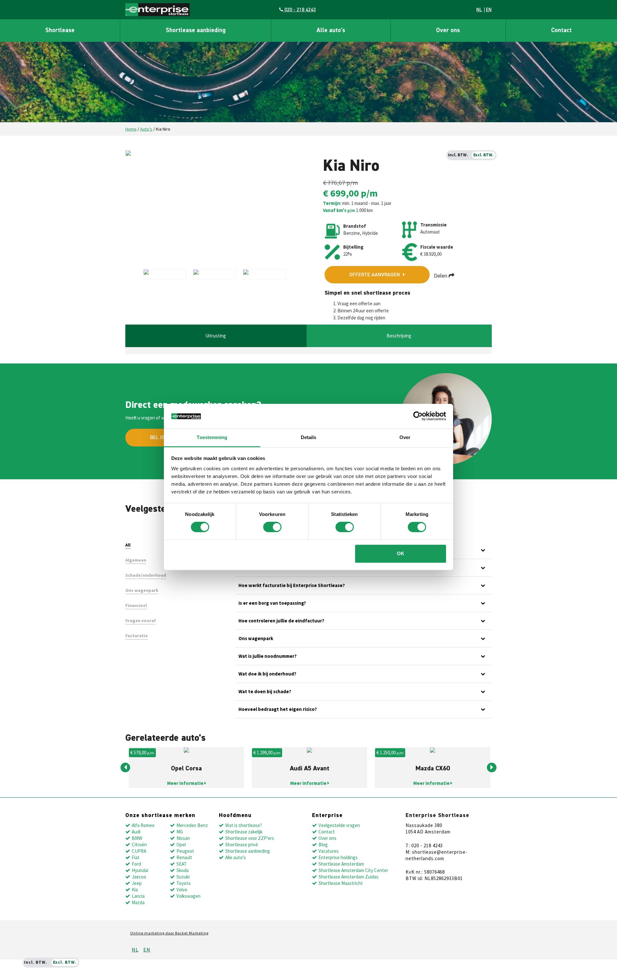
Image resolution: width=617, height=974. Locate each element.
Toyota (183, 883)
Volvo (181, 890)
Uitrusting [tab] (215, 336)
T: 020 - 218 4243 (424, 845)
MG (179, 832)
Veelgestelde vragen (339, 825)
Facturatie (136, 636)
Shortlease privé (241, 844)
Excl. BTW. (483, 155)
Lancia (138, 896)
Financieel (136, 605)
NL (479, 9)
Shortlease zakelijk (244, 832)
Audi (136, 832)
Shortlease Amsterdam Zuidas (348, 877)
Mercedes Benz (192, 825)
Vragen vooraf (140, 620)
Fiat (135, 857)
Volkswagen (188, 896)
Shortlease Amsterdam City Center (353, 870)
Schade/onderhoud (145, 575)
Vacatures (328, 851)
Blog (323, 844)
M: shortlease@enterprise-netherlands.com (437, 855)
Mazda (138, 902)
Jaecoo (139, 877)
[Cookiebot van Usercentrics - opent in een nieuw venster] (418, 416)
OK (400, 553)
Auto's (146, 129)
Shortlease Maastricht (340, 883)
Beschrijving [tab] (399, 336)
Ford (136, 864)
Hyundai (140, 870)
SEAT (181, 864)
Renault (184, 857)
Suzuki (183, 877)
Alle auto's (331, 30)
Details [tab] (309, 437)
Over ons (448, 30)
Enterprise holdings (338, 857)
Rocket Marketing (192, 933)
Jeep (137, 883)
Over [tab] (404, 437)
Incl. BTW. (458, 155)
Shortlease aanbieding (196, 30)
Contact (561, 30)
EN (489, 9)
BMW (137, 838)
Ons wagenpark (141, 590)
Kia (135, 890)
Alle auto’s (235, 857)
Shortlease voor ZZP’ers (249, 838)
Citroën (139, 844)
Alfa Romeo (143, 825)
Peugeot (185, 851)
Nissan (183, 838)
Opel (181, 844)
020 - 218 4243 (299, 9)
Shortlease (60, 30)
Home (131, 129)
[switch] (272, 527)
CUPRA (139, 851)
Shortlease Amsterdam (341, 864)
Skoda (182, 870)
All (127, 545)
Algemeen (135, 560)
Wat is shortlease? (243, 825)
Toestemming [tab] (212, 437)
